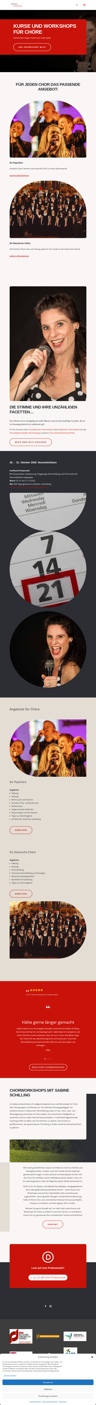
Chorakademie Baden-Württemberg (25, 433)
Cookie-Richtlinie (35, 1402)
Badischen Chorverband (69, 429)
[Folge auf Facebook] (46, 1306)
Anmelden (21, 830)
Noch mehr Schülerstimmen (48, 1067)
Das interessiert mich (32, 47)
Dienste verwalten (10, 1375)
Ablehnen (48, 1389)
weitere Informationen (19, 175)
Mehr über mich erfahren (31, 442)
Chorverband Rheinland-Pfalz (62, 433)
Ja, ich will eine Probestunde (50, 1277)
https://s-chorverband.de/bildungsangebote (28, 487)
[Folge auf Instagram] (50, 1306)
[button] (92, 1357)
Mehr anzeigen (53, 1045)
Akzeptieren (48, 1382)
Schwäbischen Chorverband (41, 429)
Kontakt (53, 1224)
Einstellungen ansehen (48, 1396)
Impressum (63, 1402)
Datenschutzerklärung (50, 1402)
